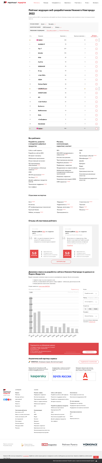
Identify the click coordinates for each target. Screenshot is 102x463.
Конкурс (46, 2)
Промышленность (74, 418)
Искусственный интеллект (57, 414)
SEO (35, 406)
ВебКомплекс (42, 110)
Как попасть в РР (19, 412)
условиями (26, 456)
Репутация (36, 423)
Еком (71, 416)
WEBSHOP (41, 66)
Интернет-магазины (56, 401)
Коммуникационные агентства (42, 430)
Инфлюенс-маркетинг (39, 425)
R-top (40, 71)
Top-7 (40, 48)
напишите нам (92, 321)
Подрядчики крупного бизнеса (78, 405)
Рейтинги (17, 394)
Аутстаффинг (54, 421)
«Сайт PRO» (42, 75)
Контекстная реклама (39, 397)
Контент (36, 419)
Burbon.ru (41, 106)
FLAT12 (40, 62)
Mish (39, 57)
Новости (17, 403)
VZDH (40, 79)
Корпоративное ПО (56, 410)
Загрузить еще (61, 261)
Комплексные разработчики (58, 416)
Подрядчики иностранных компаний (79, 407)
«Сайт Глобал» (42, 101)
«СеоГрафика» (42, 119)
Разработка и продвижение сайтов (60, 399)
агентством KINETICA (44, 286)
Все (85, 309)
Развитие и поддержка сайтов (58, 397)
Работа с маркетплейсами (40, 401)
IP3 (39, 97)
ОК (96, 457)
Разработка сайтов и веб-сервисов (59, 394)
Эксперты (95, 2)
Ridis (39, 115)
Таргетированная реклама (40, 399)
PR (34, 412)
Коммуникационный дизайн (41, 432)
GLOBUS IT (41, 44)
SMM (35, 414)
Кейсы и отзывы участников (22, 414)
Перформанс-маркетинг (40, 394)
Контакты (17, 406)
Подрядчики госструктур (76, 403)
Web (90, 309)
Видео (35, 416)
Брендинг (36, 421)
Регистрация (18, 421)
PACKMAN (41, 124)
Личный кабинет (19, 423)
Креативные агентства (39, 428)
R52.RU (40, 53)
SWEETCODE (42, 93)
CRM (52, 412)
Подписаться (90, 352)
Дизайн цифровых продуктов (58, 419)
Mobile (95, 309)
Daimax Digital (42, 84)
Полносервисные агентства (77, 394)
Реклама (17, 428)
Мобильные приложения (57, 407)
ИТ (70, 414)
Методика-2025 (19, 425)
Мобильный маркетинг (40, 403)
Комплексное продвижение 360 (78, 397)
